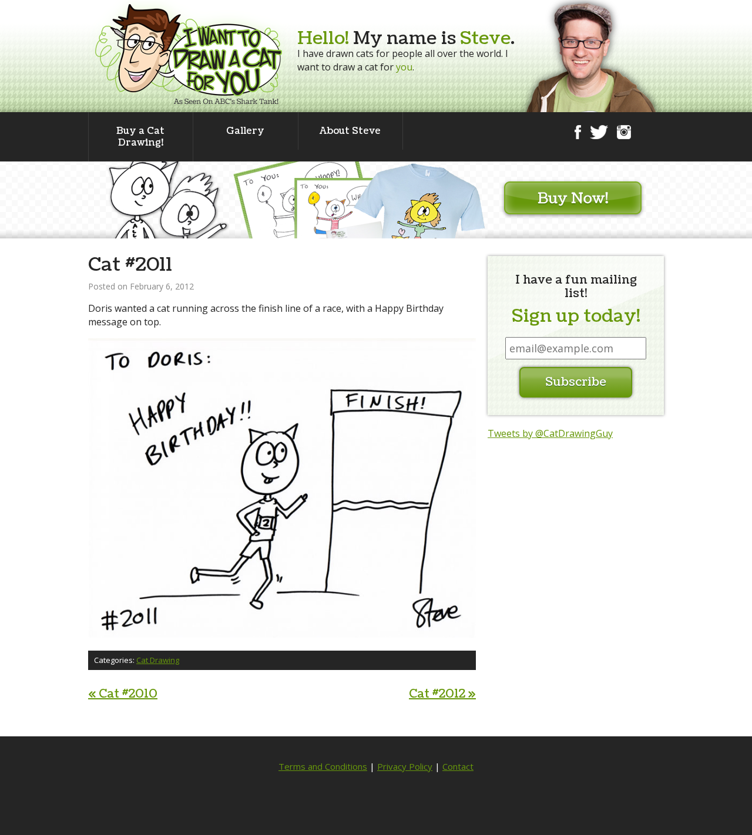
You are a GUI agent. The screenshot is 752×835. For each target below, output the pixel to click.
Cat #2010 (122, 694)
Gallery (245, 130)
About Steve (350, 130)
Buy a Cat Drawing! (140, 136)
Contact (458, 766)
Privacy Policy (404, 766)
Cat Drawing (157, 660)
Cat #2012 (442, 694)
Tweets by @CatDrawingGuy (550, 433)
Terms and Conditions (322, 766)
